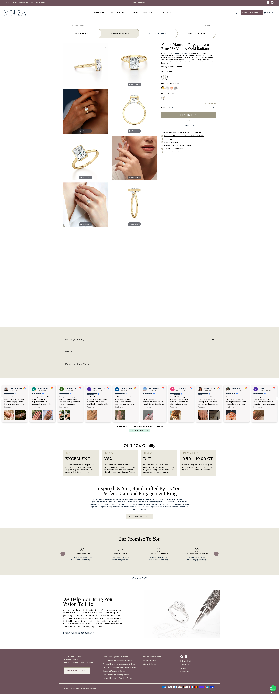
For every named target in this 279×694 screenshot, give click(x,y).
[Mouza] (15, 13)
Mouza (72, 689)
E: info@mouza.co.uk (37, 3)
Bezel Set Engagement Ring (176, 53)
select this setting (188, 115)
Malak (83, 25)
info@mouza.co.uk (71, 660)
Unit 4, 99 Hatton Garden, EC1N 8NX (78, 663)
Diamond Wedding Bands (114, 671)
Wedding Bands (118, 13)
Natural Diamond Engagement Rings (119, 664)
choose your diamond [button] (157, 33)
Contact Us (166, 13)
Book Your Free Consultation (79, 633)
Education (184, 672)
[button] (104, 46)
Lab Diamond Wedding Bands (116, 674)
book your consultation (139, 516)
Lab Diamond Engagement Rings (117, 660)
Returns (69, 351)
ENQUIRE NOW (139, 578)
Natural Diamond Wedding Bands (117, 678)
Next (216, 554)
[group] (85, 65)
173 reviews (158, 426)
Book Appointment (252, 13)
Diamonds (133, 13)
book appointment (77, 670)
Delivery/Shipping (74, 339)
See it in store (188, 125)
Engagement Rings (99, 13)
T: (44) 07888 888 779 (20, 3)
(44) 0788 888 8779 (74, 656)
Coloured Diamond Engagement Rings (120, 667)
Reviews (8, 3)
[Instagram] (272, 2)
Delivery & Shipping (150, 660)
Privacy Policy (186, 661)
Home (65, 25)
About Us (184, 664)
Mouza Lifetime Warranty (78, 364)
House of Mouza (149, 13)
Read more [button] (26, 407)
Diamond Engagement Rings (115, 657)
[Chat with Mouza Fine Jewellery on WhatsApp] (273, 688)
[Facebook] (268, 2)
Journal (183, 668)
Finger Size (165, 107)
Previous (62, 554)
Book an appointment (151, 657)
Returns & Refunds (150, 664)
